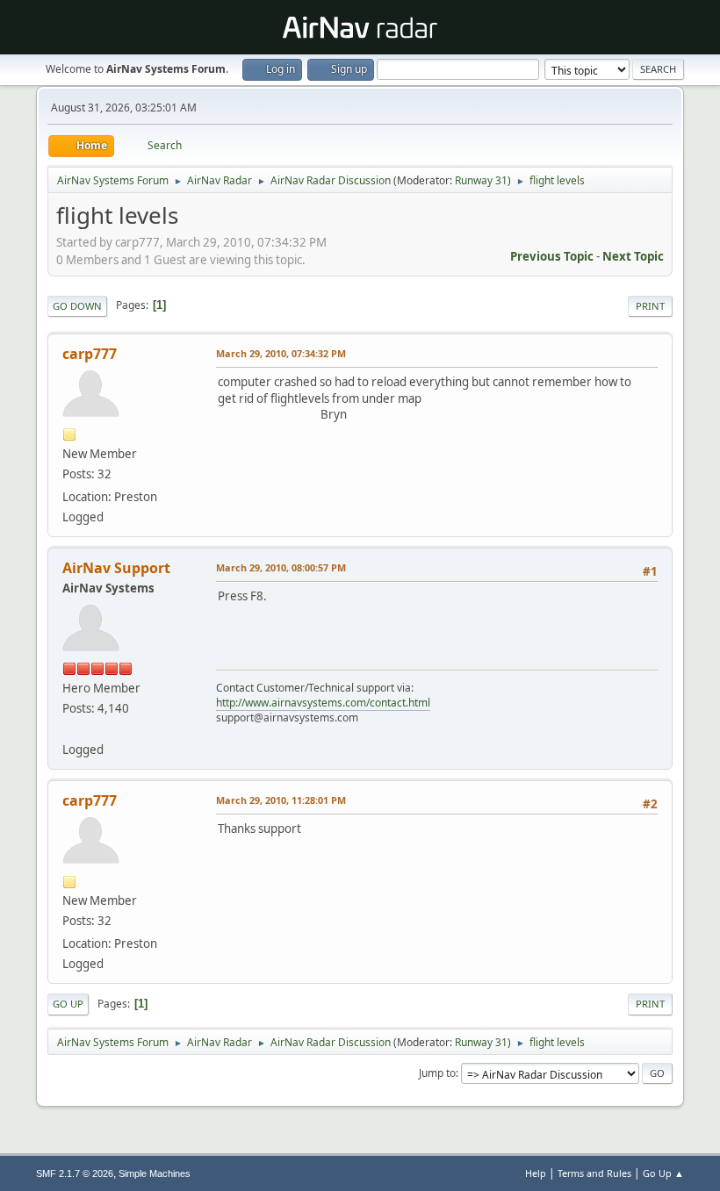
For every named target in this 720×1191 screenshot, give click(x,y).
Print (650, 305)
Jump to (437, 1072)
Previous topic (552, 256)
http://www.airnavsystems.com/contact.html (323, 702)
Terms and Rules (594, 1173)
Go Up (68, 1003)
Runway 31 (481, 180)
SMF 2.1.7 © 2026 (74, 1173)
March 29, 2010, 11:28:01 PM (281, 800)
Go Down (77, 305)
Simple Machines (155, 1173)
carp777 (89, 353)
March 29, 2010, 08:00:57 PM (281, 567)
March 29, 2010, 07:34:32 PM (281, 353)
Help (535, 1173)
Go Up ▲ (663, 1173)
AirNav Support (116, 568)
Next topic (633, 256)
